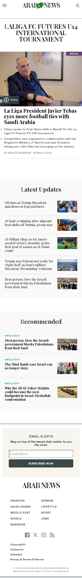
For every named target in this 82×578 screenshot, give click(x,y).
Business (17, 524)
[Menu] (4, 5)
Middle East (12, 335)
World (15, 518)
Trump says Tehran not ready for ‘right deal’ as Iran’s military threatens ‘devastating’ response (29, 265)
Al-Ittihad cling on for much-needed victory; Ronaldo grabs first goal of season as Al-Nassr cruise (27, 245)
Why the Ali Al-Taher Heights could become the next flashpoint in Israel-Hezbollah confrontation (28, 394)
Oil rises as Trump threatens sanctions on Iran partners (25, 205)
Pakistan (17, 500)
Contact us (16, 549)
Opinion (47, 500)
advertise (16, 554)
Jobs (45, 518)
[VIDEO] (41, 78)
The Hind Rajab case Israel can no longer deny (28, 366)
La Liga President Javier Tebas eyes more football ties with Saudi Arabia (40, 116)
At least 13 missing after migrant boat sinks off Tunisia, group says (29, 223)
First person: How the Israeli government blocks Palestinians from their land (28, 283)
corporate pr (18, 544)
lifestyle (49, 506)
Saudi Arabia (20, 506)
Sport (46, 512)
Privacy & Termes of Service (27, 559)
